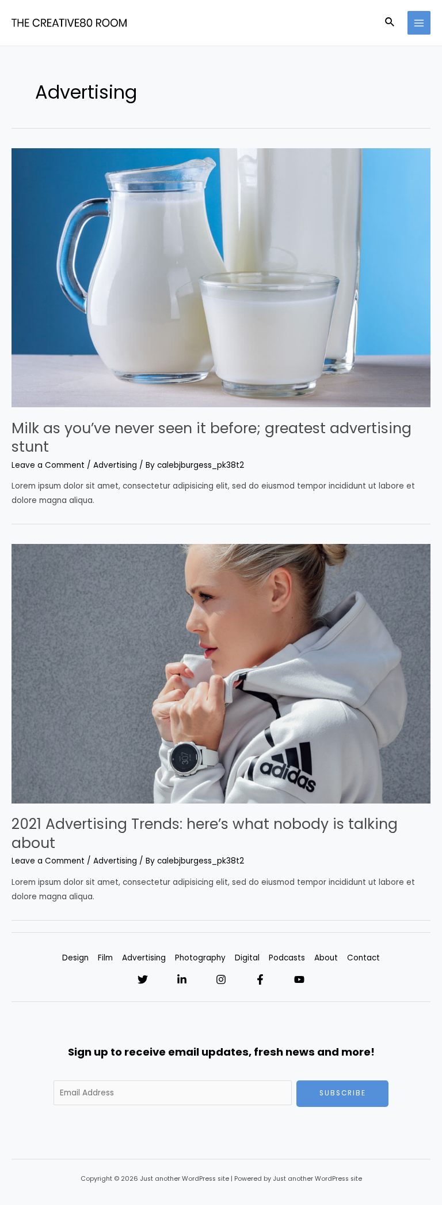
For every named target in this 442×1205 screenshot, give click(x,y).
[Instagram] (221, 979)
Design (75, 957)
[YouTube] (299, 979)
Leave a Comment (48, 465)
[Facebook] (260, 979)
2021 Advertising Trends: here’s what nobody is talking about (205, 833)
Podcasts (287, 957)
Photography (200, 957)
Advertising (115, 465)
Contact (363, 957)
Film (105, 957)
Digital (247, 957)
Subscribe (342, 1093)
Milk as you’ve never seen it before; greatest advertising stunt (211, 437)
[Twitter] (143, 979)
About (326, 957)
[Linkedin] (182, 979)
